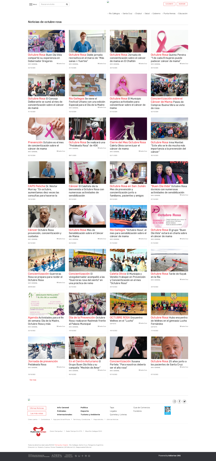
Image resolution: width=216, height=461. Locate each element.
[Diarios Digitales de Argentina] (69, 455)
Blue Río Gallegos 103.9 (93, 431)
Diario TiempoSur (56, 431)
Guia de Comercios (141, 407)
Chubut (138, 13)
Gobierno (156, 13)
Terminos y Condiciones (81, 419)
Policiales (61, 411)
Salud (147, 13)
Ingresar (182, 4)
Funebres (137, 411)
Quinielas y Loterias (118, 414)
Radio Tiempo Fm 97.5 (74, 431)
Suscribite (169, 4)
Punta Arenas (169, 13)
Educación (183, 13)
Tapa (112, 407)
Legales (113, 411)
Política (84, 407)
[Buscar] (66, 4)
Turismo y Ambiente (90, 414)
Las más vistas (36, 413)
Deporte (85, 411)
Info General (63, 407)
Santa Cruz (127, 13)
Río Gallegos (114, 13)
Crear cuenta (32, 419)
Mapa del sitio (98, 419)
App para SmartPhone (61, 419)
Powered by (170, 456)
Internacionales (64, 414)
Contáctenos (45, 419)
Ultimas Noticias (37, 408)
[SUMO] (82, 455)
